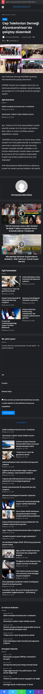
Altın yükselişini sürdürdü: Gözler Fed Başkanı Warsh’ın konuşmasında (20, 583)
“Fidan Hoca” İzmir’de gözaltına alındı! (10, 290)
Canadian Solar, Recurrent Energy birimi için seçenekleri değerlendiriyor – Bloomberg (20, 591)
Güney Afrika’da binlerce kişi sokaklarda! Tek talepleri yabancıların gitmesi (31, 313)
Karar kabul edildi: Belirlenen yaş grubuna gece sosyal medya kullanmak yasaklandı (28, 513)
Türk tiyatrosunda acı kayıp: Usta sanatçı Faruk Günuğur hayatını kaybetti (27, 573)
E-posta (5, 383)
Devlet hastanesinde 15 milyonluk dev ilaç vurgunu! (11, 300)
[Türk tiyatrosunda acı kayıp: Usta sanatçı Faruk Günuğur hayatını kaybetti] (8, 574)
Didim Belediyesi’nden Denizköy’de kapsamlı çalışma (31, 279)
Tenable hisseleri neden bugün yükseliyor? (19, 536)
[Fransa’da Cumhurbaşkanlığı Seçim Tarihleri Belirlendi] (11, 313)
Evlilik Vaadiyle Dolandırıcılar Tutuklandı (18, 106)
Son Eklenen (21, 422)
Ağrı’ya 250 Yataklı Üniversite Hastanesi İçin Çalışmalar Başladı (28, 552)
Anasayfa (7, 15)
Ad (3, 375)
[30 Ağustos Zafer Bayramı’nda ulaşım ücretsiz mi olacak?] (8, 564)
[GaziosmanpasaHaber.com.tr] (21, 7)
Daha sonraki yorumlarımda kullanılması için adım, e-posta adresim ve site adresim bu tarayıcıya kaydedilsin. (20, 403)
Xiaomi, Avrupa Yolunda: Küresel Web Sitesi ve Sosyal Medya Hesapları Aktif (27, 444)
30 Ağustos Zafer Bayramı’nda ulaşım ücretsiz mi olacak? (28, 562)
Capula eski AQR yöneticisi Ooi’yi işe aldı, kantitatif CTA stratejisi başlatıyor (18, 480)
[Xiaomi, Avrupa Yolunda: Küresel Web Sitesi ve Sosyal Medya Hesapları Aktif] (8, 445)
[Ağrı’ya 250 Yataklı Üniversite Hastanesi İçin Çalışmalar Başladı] (8, 553)
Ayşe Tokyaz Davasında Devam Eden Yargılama (21, 530)
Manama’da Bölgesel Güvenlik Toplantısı (31, 299)
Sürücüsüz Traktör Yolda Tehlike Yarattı (18, 114)
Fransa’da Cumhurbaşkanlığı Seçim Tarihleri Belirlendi (9, 324)
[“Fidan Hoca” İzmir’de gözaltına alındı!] (11, 281)
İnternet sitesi (7, 391)
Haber (14, 15)
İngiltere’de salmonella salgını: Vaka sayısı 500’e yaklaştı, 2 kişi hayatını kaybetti (19, 471)
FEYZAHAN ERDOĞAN (12, 37)
